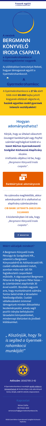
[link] (23, 179)
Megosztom (21, 236)
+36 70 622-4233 (23, 408)
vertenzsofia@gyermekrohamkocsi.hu (23, 411)
